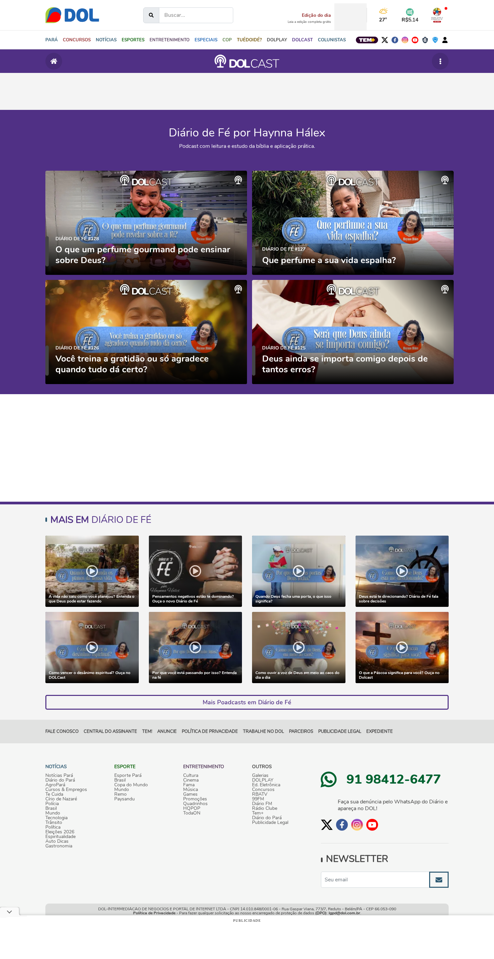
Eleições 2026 (59, 832)
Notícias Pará (59, 775)
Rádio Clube (264, 808)
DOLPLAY (262, 780)
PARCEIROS (301, 731)
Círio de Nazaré (61, 799)
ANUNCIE (167, 731)
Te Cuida (54, 794)
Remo (120, 794)
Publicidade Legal (339, 731)
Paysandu (124, 799)
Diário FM (262, 803)
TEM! (147, 731)
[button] (106, 40)
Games (190, 794)
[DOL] (72, 15)
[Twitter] (384, 40)
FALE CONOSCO (62, 731)
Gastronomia (58, 846)
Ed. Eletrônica (266, 785)
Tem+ (257, 813)
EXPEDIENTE (379, 731)
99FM (258, 799)
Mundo (52, 813)
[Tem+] (367, 40)
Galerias (260, 775)
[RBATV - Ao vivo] (437, 15)
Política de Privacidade (154, 913)
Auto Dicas (57, 841)
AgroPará (55, 785)
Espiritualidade (60, 836)
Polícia (52, 803)
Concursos (263, 789)
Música (190, 789)
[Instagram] (405, 40)
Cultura (190, 775)
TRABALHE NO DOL (263, 731)
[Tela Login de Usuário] (445, 40)
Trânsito (53, 822)
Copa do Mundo (131, 785)
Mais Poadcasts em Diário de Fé (247, 702)
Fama (189, 785)
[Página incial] (53, 61)
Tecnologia (56, 818)
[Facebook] (395, 40)
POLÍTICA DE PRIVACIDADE (210, 731)
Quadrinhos (195, 803)
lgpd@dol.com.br (344, 913)
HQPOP (191, 808)
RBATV (259, 794)
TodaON (191, 813)
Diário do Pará (60, 780)
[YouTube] (415, 40)
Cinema (191, 780)
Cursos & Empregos (66, 789)
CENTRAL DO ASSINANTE (110, 731)
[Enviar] (439, 880)
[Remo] (425, 40)
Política (52, 827)
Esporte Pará (127, 775)
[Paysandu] (435, 40)
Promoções (195, 799)
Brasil (51, 808)
